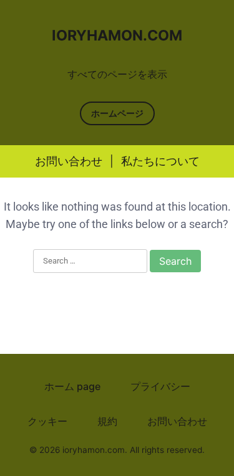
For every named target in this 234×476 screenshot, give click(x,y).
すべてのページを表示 (117, 74)
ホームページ (117, 113)
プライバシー (160, 386)
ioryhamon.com (117, 35)
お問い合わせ (68, 161)
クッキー (47, 421)
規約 (107, 421)
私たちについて (160, 161)
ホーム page (72, 386)
